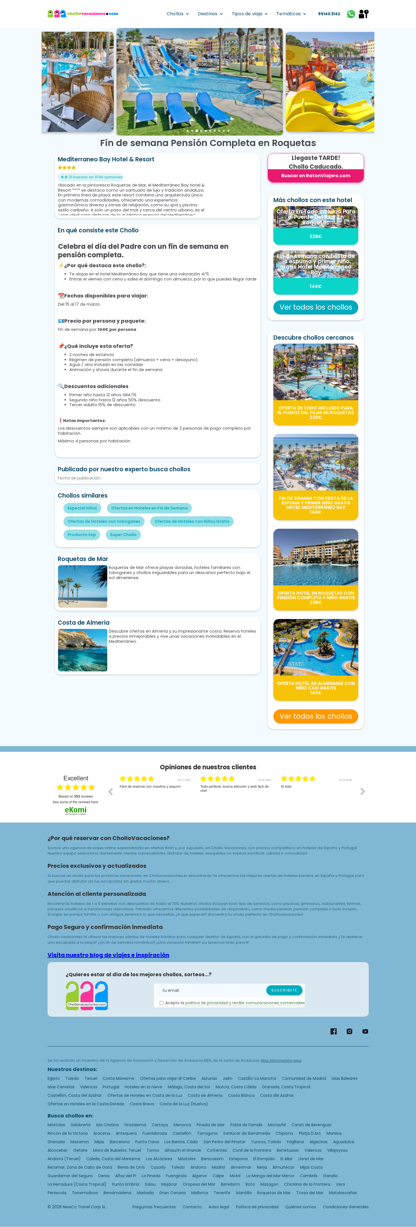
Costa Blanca (241, 1095)
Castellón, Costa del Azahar (75, 1095)
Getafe (80, 1150)
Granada (56, 1142)
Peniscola (57, 1193)
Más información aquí (281, 1060)
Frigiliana (295, 1142)
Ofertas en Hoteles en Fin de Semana (149, 508)
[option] (155, 795)
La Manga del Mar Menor (270, 1176)
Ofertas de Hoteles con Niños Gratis (192, 521)
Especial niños (82, 508)
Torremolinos (85, 1193)
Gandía (330, 1176)
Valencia (88, 1087)
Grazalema (135, 1125)
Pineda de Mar (211, 1125)
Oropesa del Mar (199, 1184)
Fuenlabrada (154, 1133)
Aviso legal (219, 1207)
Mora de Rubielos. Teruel (117, 1150)
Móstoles (56, 1125)
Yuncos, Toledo (266, 1142)
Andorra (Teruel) (64, 1159)
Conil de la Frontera (252, 1150)
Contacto (192, 1207)
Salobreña (81, 1125)
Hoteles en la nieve (143, 1087)
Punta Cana (147, 1142)
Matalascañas (343, 1193)
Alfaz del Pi (125, 1176)
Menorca (182, 1125)
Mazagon (269, 1184)
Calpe (218, 1176)
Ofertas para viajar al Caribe (168, 1078)
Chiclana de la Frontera (307, 1184)
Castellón (182, 1133)
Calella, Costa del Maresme (113, 1159)
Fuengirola (176, 1176)
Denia (104, 1176)
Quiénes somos (300, 1207)
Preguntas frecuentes (154, 1207)
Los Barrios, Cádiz (181, 1142)
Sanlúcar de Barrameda (246, 1133)
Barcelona (120, 1142)
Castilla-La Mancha (257, 1078)
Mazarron (79, 1142)
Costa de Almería (205, 1095)
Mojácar (169, 1184)
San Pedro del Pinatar (224, 1142)
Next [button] (362, 791)
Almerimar (241, 1167)
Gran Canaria (172, 1193)
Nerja (262, 1167)
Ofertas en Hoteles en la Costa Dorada (86, 1104)
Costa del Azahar (277, 1095)
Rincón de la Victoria (68, 1133)
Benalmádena (117, 1193)
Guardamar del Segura (70, 1176)
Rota (250, 1184)
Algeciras (318, 1142)
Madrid (218, 1167)
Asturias (209, 1078)
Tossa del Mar (309, 1193)
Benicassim (212, 1159)
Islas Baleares (345, 1078)
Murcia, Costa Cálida (236, 1087)
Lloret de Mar (311, 1159)
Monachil (277, 1125)
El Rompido (264, 1159)
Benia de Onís (131, 1167)
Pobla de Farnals (246, 1125)
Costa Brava (142, 1104)
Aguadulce (343, 1142)
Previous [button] (110, 791)
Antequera (126, 1133)
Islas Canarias (61, 1087)
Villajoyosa (337, 1150)
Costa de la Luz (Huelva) (184, 1104)
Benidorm (230, 1184)
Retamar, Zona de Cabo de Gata (80, 1167)
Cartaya (160, 1125)
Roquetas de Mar (274, 1193)
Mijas (99, 1142)
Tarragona (207, 1133)
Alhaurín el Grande (183, 1150)
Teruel (91, 1078)
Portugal (111, 1087)
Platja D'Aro (310, 1133)
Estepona (238, 1159)
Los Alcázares (159, 1159)
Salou (150, 1184)
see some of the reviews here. (76, 801)
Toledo (72, 1078)
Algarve (199, 1176)
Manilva (334, 1133)
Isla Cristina (107, 1125)
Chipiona (284, 1133)
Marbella (145, 1193)
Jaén (227, 1078)
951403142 (329, 14)
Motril (235, 1176)
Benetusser (288, 1150)
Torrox (153, 1150)
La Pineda (151, 1176)
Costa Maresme (118, 1078)
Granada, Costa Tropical (286, 1087)
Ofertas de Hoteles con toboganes (104, 521)
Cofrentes (217, 1150)
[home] (83, 14)
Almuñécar (283, 1167)
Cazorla (158, 1167)
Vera (340, 1184)
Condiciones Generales (346, 1207)
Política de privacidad (257, 1207)
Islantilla (244, 1193)
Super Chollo (123, 535)
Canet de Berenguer (311, 1125)
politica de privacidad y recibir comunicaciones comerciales (245, 1003)
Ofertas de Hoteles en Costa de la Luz (145, 1095)
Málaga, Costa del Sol (189, 1087)
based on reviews (76, 796)
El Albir (286, 1159)
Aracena (101, 1133)
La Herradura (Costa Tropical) (77, 1184)
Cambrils (309, 1176)
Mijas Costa (311, 1167)
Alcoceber (58, 1150)
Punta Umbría (125, 1184)
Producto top (82, 535)
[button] (178, 14)
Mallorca (199, 1193)
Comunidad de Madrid (304, 1078)
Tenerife (222, 1193)
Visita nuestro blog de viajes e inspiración (108, 955)
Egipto (54, 1078)
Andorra (198, 1167)
